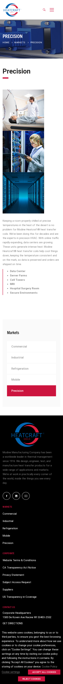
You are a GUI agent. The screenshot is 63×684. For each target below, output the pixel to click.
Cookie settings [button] (11, 672)
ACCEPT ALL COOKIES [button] (44, 672)
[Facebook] (6, 496)
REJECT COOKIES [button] (31, 679)
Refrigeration (20, 368)
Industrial (17, 357)
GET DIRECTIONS (13, 623)
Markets (19, 42)
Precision (17, 390)
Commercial (19, 346)
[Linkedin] (16, 496)
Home (6, 42)
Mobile (15, 379)
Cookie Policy (49, 666)
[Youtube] (26, 496)
